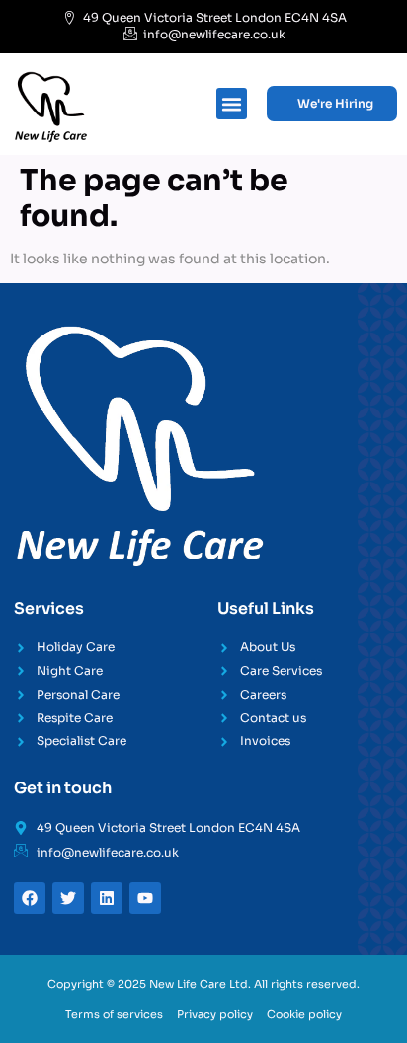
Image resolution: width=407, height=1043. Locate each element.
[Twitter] (68, 898)
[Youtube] (145, 898)
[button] (232, 103)
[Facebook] (29, 898)
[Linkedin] (106, 898)
